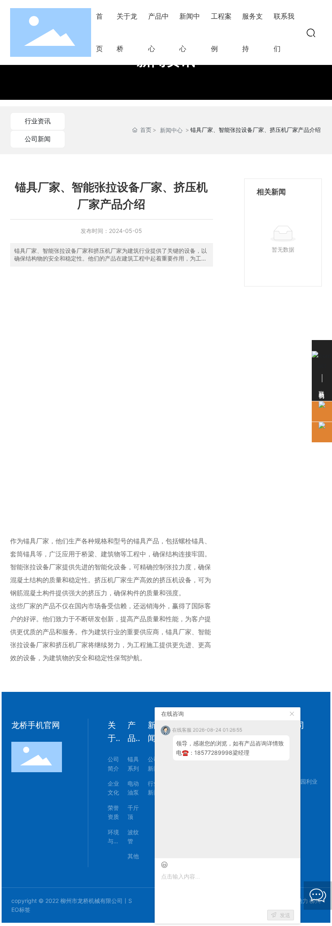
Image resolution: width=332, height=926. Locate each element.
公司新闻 (38, 139)
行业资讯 (38, 121)
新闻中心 (171, 130)
